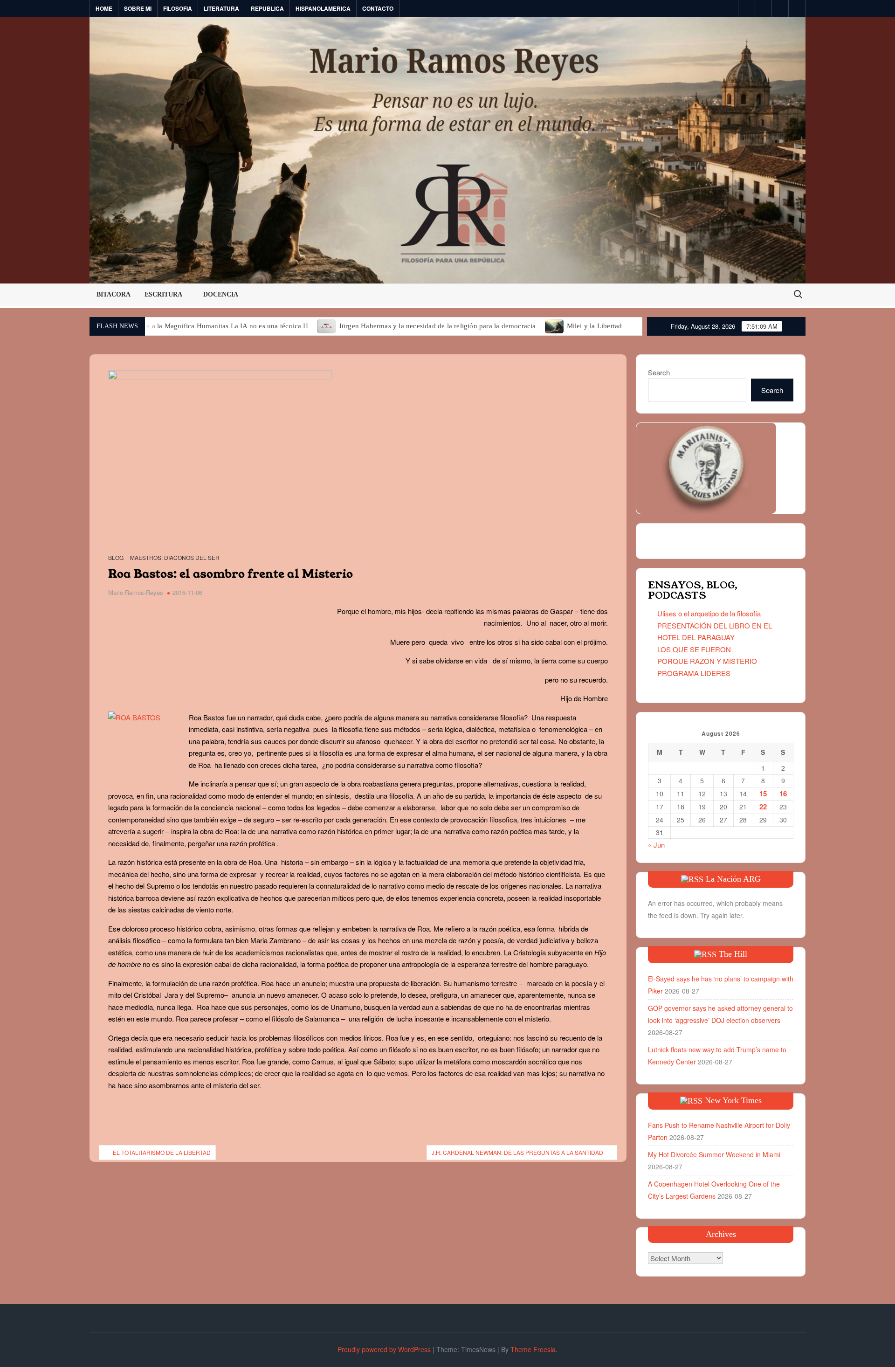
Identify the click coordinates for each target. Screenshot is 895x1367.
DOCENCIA (220, 294)
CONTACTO (377, 8)
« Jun (656, 844)
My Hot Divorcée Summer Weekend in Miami (714, 1154)
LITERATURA (221, 8)
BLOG (116, 557)
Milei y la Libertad (594, 326)
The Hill (733, 954)
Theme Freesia (533, 1349)
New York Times (733, 1100)
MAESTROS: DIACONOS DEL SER (175, 557)
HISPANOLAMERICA (323, 8)
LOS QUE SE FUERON (694, 649)
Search (659, 372)
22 (763, 806)
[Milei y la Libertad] (555, 325)
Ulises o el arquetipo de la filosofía (709, 613)
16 (783, 793)
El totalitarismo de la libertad (162, 1152)
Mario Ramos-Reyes (135, 592)
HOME (104, 8)
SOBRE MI (137, 8)
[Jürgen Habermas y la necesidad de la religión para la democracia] (327, 325)
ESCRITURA (163, 294)
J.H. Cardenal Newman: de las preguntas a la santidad (517, 1152)
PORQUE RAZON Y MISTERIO (707, 661)
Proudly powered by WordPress (384, 1349)
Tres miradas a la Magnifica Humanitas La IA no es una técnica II (210, 326)
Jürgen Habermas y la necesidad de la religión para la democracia (437, 326)
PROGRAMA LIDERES (693, 673)
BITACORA (113, 294)
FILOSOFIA (177, 8)
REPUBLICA (267, 8)
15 (763, 793)
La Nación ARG (733, 879)
